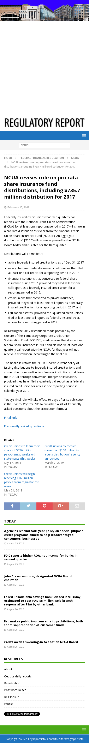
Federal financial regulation (42, 158)
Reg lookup (11, 697)
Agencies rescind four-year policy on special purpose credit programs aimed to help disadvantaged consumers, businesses (43, 534)
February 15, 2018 (18, 207)
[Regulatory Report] (44, 18)
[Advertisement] (44, 67)
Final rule (10, 417)
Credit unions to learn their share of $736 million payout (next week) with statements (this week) (22, 452)
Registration (12, 683)
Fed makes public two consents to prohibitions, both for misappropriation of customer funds (43, 623)
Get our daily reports (18, 676)
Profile (8, 704)
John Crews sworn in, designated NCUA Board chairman (38, 578)
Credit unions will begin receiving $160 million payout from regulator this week (22, 480)
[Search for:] (44, 145)
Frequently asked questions (24, 426)
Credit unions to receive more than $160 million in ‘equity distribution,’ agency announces (62, 452)
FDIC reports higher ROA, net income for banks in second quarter (40, 557)
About (8, 669)
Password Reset (15, 690)
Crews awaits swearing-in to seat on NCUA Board (41, 642)
